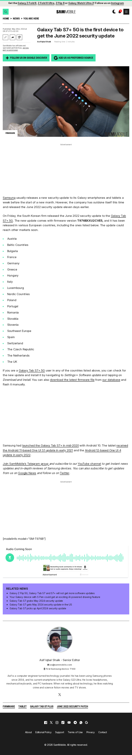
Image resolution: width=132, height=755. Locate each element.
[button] (6, 12)
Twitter (64, 473)
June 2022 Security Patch (72, 706)
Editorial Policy (43, 732)
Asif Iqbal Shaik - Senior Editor (59, 660)
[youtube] (69, 722)
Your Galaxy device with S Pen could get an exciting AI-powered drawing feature (55, 597)
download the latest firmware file (72, 379)
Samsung (9, 197)
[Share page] (12, 37)
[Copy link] (5, 37)
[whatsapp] (81, 722)
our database (111, 379)
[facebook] (45, 722)
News (16, 19)
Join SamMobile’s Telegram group (26, 463)
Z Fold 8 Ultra (46, 3)
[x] (51, 722)
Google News (27, 473)
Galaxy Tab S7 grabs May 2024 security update (36, 600)
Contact (102, 732)
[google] (86, 722)
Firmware (9, 706)
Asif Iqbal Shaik (44, 42)
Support (59, 732)
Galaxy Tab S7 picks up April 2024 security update (38, 608)
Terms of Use (75, 732)
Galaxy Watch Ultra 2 (81, 3)
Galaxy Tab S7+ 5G (32, 370)
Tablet (22, 706)
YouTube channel (89, 463)
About (28, 732)
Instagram (117, 3)
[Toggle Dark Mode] (113, 11)
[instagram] (57, 722)
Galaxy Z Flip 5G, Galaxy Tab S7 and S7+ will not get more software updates (52, 593)
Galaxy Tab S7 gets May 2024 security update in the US (41, 604)
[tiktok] (63, 722)
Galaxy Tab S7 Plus (41, 706)
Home (6, 19)
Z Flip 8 (60, 3)
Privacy (90, 732)
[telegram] (75, 722)
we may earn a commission (16, 49)
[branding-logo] (66, 11)
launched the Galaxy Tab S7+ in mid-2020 (50, 445)
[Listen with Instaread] (19, 37)
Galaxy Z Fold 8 (27, 3)
